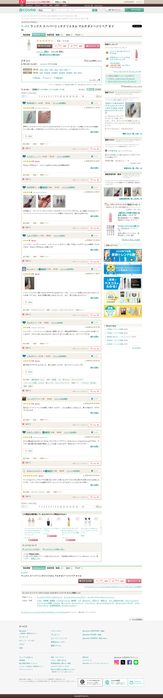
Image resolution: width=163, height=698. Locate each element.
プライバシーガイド (26, 669)
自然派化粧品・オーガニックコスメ (63, 605)
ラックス (25, 26)
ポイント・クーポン (27, 641)
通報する (27, 148)
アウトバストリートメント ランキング (122, 81)
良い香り (93, 383)
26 (83, 96)
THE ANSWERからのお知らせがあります (115, 65)
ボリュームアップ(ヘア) (124, 603)
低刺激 (54, 379)
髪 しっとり (49, 383)
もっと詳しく (93, 80)
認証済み (59, 78)
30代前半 (62, 73)
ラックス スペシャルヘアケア (75, 597)
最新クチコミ (56, 646)
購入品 (37, 78)
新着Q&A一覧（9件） (132, 168)
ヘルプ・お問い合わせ (58, 660)
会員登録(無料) (129, 2)
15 (77, 96)
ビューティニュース (59, 638)
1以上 (42, 70)
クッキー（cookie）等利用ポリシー (31, 666)
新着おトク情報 (60, 2)
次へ (99, 96)
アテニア (64, 537)
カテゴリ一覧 (88, 5)
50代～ (80, 73)
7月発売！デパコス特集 (115, 329)
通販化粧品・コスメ (38, 379)
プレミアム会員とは (26, 657)
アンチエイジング (63, 600)
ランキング (29, 5)
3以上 (51, 70)
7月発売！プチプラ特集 (115, 333)
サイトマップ (87, 660)
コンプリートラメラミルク (120, 66)
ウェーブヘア (90, 603)
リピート (48, 78)
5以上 (61, 70)
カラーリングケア (77, 379)
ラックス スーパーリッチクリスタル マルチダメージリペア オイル (51, 576)
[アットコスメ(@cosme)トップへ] (27, 11)
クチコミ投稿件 (59, 103)
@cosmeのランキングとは (133, 86)
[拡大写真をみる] (29, 117)
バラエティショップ (38, 310)
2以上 (47, 70)
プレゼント (55, 635)
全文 (98, 89)
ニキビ (39, 600)
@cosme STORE (92, 635)
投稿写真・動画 (55, 35)
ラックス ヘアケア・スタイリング (49, 597)
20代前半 (47, 73)
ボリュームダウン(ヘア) (105, 603)
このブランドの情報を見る (29, 22)
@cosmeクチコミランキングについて (95, 663)
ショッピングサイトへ (92, 46)
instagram (116, 662)
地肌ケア (104, 600)
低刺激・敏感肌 (49, 600)
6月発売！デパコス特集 (115, 344)
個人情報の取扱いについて (28, 663)
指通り (31, 386)
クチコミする (44, 46)
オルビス (113, 51)
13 (70, 96)
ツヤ (59, 379)
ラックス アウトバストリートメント (100, 597)
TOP (21, 5)
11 (64, 96)
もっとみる (136, 348)
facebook (129, 662)
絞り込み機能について (94, 61)
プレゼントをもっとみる (131, 240)
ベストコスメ (98, 5)
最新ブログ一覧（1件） (131, 134)
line (136, 662)
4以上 (56, 70)
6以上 (66, 70)
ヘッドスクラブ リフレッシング (120, 58)
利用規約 (22, 660)
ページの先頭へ (114, 587)
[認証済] (44, 187)
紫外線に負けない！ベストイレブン (119, 337)
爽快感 (73, 600)
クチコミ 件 (42, 52)
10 (61, 96)
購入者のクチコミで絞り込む (50, 55)
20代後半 (54, 73)
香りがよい (66, 379)
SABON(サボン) (115, 57)
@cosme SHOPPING (94, 631)
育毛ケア (95, 600)
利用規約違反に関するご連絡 (61, 663)
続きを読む (95, 132)
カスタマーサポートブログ (60, 666)
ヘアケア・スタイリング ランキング (121, 79)
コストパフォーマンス (66, 310)
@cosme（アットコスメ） (87, 612)
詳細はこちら (35, 558)
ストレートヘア (77, 603)
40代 (75, 73)
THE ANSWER (115, 63)
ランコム (46, 533)
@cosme (28, 632)
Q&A (50, 5)
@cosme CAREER (95, 638)
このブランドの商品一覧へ (55, 549)
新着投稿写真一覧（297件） (129, 199)
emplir (82, 535)
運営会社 (86, 657)
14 (73, 96)
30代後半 (69, 73)
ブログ (45, 5)
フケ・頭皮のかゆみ (116, 600)
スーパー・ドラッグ (38, 492)
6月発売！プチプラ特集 (115, 340)
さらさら (55, 310)
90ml (30, 136)
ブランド (37, 5)
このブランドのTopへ (32, 549)
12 (67, 96)
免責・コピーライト (58, 657)
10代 (41, 73)
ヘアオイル (85, 383)
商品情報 (26, 35)
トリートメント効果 (30, 383)
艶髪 (25, 386)
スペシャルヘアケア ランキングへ (126, 71)
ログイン (140, 2)
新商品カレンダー (58, 642)
